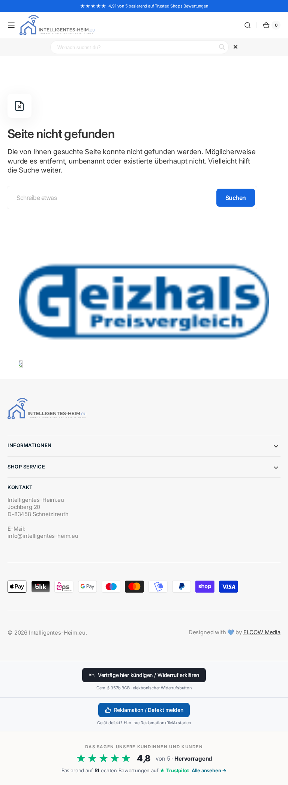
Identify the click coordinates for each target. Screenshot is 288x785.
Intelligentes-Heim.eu (57, 632)
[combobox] (132, 197)
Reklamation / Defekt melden (148, 710)
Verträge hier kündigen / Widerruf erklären (148, 675)
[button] (11, 25)
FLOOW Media (261, 632)
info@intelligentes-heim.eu (43, 536)
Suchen (235, 197)
